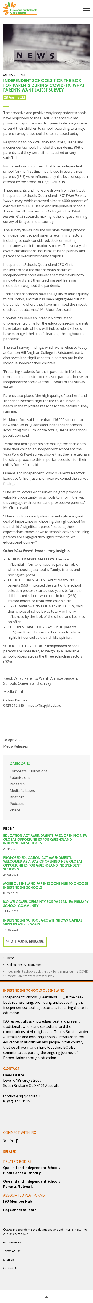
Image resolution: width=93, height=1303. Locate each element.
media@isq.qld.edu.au (44, 705)
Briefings (17, 797)
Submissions (20, 777)
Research (17, 784)
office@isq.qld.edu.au (23, 1096)
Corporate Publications (28, 771)
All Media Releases (27, 942)
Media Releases (15, 746)
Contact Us (10, 1268)
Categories (20, 763)
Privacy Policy (12, 1242)
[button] (46, 1296)
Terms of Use (12, 1251)
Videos (15, 810)
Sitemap (8, 1260)
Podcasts (17, 803)
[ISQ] (46, 8)
